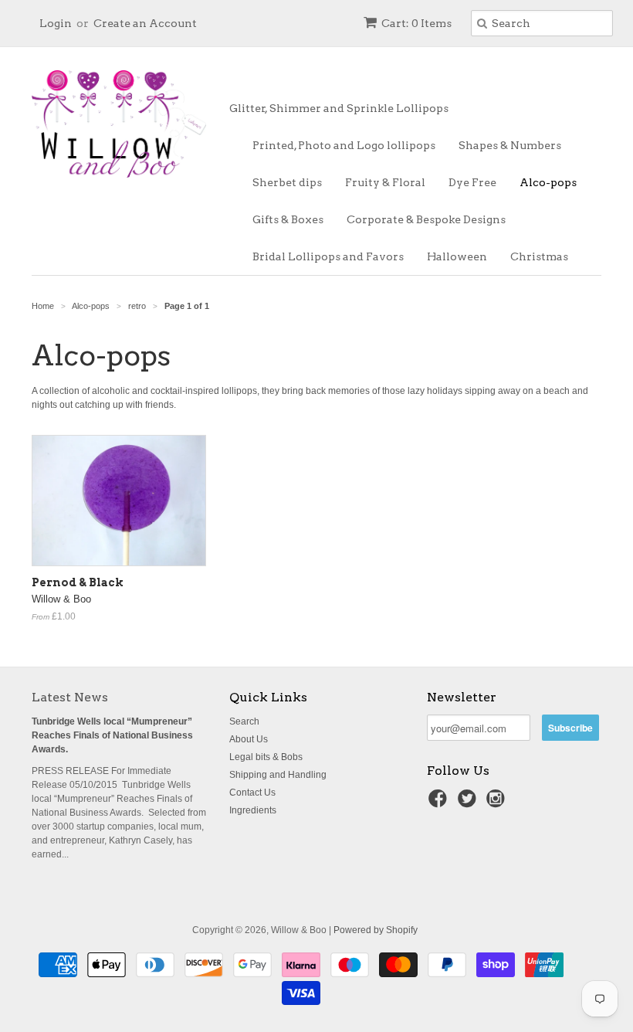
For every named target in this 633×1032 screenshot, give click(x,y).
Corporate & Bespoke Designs (426, 219)
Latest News (70, 697)
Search (244, 721)
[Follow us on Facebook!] (440, 803)
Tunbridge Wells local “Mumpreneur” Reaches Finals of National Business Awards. (112, 735)
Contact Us (252, 792)
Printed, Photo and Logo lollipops (343, 145)
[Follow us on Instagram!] (497, 803)
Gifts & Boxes (287, 219)
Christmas (539, 256)
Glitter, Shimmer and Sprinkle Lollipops (339, 108)
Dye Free (472, 182)
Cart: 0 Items (416, 23)
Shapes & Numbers (510, 145)
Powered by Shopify (375, 930)
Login (55, 23)
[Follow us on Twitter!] (469, 803)
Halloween (457, 256)
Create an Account (145, 23)
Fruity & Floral (385, 182)
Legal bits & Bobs (266, 757)
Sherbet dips (287, 182)
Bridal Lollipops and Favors (328, 256)
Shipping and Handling (278, 774)
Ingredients (252, 810)
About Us (248, 739)
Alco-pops (548, 182)
